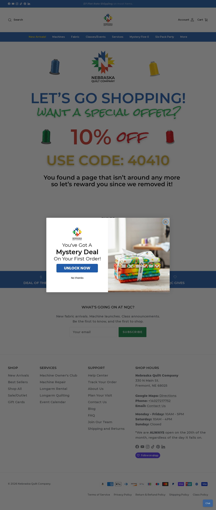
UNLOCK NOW (77, 268)
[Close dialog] (165, 222)
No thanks (77, 278)
